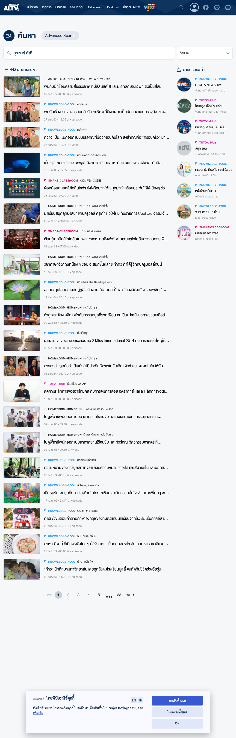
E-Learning (95, 7)
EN (134, 700)
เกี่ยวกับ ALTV (131, 7)
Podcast (113, 7)
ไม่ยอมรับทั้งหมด (177, 712)
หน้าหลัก (32, 7)
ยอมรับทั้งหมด (177, 701)
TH (140, 700)
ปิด (177, 724)
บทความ (60, 7)
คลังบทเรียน (77, 7)
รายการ (46, 7)
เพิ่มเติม (38, 713)
